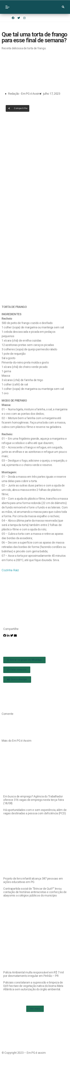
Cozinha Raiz (10, 570)
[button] (4, 635)
